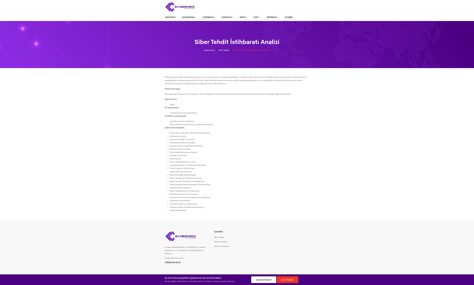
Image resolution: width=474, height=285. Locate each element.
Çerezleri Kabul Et (264, 280)
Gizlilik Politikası (220, 242)
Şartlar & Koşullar (221, 246)
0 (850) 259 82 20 (172, 262)
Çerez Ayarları (287, 280)
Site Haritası (219, 237)
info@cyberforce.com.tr (175, 258)
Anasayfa (209, 50)
